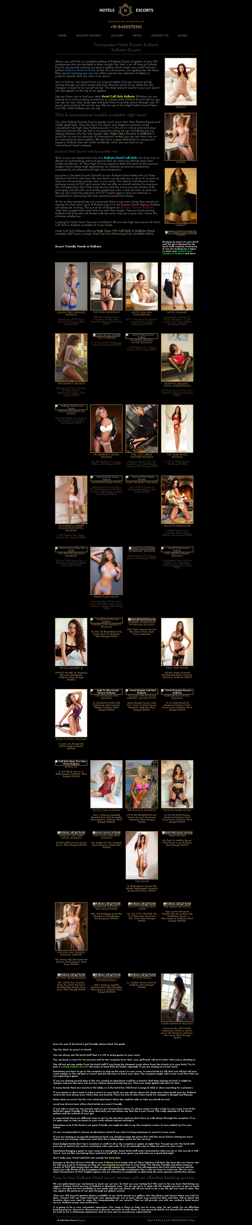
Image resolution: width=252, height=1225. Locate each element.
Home (150, 1220)
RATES (137, 35)
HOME (62, 35)
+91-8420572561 (126, 27)
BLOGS (182, 35)
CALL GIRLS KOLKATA (176, 1220)
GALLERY (117, 35)
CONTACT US (159, 35)
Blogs (192, 1220)
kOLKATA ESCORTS (88, 35)
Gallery (159, 1220)
